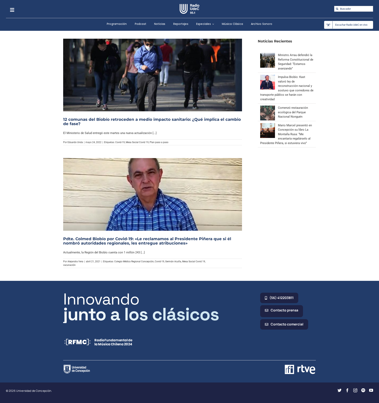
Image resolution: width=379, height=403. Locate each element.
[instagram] (355, 390)
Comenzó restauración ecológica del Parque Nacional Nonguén (293, 112)
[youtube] (371, 390)
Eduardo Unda (75, 142)
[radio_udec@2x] (189, 5)
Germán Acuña (173, 261)
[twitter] (339, 390)
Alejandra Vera (75, 261)
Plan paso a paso (159, 142)
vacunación (69, 265)
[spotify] (363, 390)
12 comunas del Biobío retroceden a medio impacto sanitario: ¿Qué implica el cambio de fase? (152, 121)
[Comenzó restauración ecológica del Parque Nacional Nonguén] (267, 108)
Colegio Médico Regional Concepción (134, 261)
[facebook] (347, 390)
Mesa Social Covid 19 (137, 142)
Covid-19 (120, 142)
